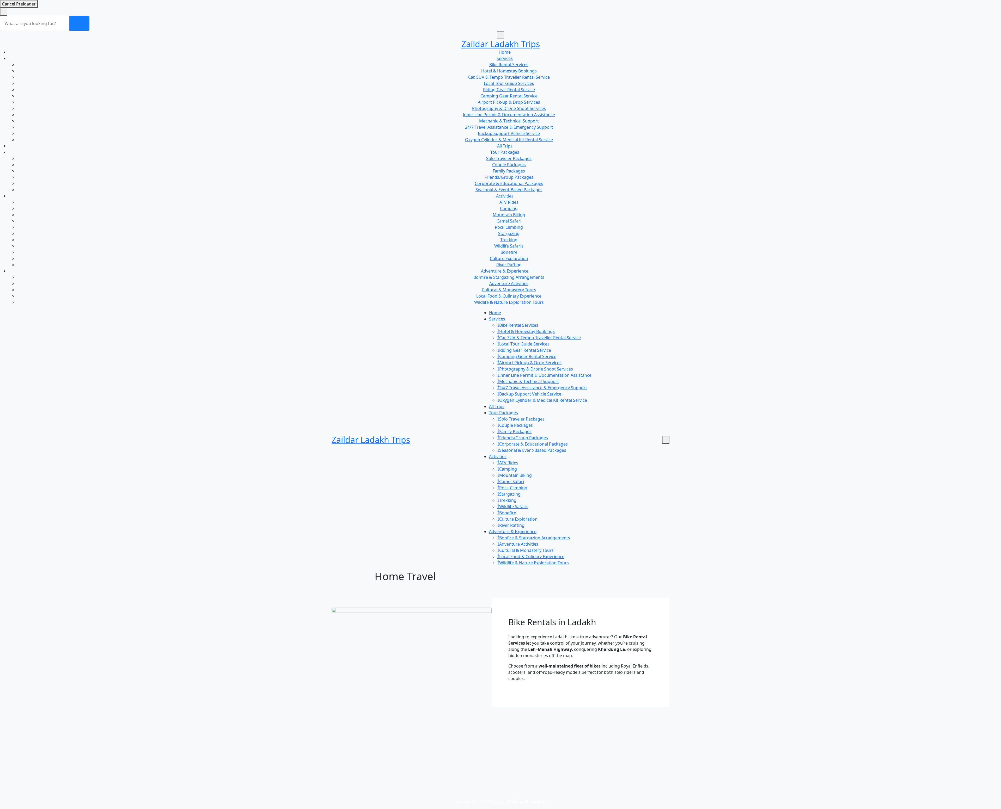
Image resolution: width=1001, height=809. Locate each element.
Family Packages (509, 171)
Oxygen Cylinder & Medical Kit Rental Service (509, 140)
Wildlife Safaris (508, 246)
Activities (505, 196)
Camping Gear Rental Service (509, 96)
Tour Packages (504, 152)
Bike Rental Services (508, 64)
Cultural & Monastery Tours (509, 290)
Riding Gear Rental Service (509, 89)
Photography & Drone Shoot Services (509, 108)
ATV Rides (508, 202)
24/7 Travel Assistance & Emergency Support (509, 127)
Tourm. (498, 802)
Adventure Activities (508, 283)
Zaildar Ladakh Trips (500, 44)
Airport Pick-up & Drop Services (509, 102)
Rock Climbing (509, 227)
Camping (509, 208)
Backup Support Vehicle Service (509, 133)
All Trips (504, 146)
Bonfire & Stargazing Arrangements (508, 277)
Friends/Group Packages (509, 177)
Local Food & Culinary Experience (508, 296)
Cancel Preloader (19, 4)
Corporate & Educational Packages (509, 183)
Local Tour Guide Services (509, 83)
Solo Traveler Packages (509, 158)
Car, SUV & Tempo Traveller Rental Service (509, 77)
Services (505, 58)
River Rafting (509, 265)
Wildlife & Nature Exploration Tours (509, 302)
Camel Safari (509, 221)
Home (505, 52)
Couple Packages (509, 165)
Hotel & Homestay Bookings (509, 71)
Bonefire (508, 252)
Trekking (508, 240)
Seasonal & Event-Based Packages (508, 190)
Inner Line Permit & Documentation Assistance (509, 115)
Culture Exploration (509, 258)
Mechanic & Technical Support (509, 121)
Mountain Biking (509, 215)
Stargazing (509, 233)
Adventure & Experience (504, 271)
